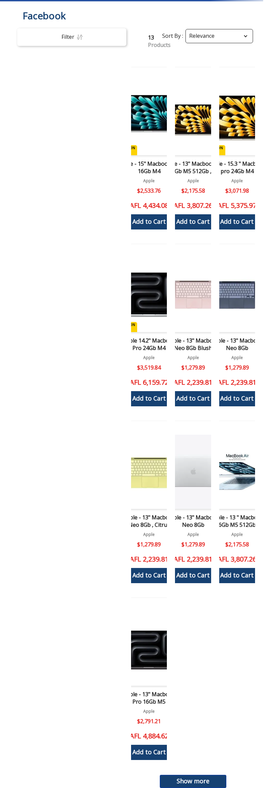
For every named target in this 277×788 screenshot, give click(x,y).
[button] (149, 148)
